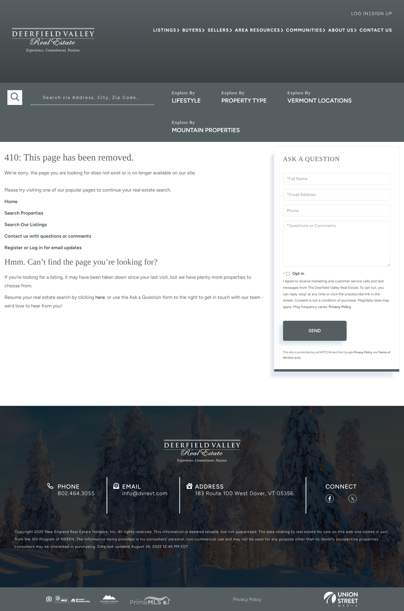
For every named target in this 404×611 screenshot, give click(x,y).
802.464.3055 (76, 493)
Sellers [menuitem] (218, 30)
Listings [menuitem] (164, 30)
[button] (14, 97)
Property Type (244, 100)
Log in (360, 13)
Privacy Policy (340, 307)
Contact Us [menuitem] (376, 30)
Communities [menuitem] (304, 30)
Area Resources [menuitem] (257, 30)
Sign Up (381, 13)
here (100, 297)
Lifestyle (186, 100)
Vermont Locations (319, 100)
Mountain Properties (206, 130)
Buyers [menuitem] (192, 30)
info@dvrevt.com (144, 493)
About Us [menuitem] (341, 30)
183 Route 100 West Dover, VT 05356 (244, 493)
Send (314, 330)
